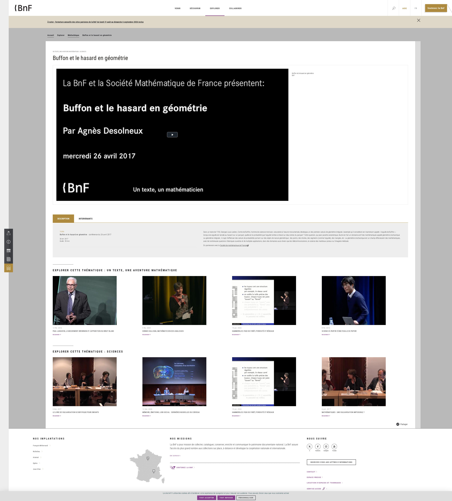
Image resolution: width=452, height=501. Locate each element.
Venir (177, 8)
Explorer (215, 8)
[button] (8, 241)
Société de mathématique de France (233, 245)
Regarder (56, 334)
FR (416, 8)
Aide (404, 8)
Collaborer (235, 8)
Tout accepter (206, 498)
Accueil (50, 35)
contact (311, 472)
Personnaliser (246, 498)
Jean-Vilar (37, 469)
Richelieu (36, 451)
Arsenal (36, 457)
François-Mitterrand (40, 445)
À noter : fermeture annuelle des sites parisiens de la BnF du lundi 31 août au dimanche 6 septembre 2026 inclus (95, 21)
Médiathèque (73, 35)
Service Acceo (314, 489)
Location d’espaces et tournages (324, 483)
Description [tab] (63, 218)
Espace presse (314, 477)
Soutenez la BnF (436, 8)
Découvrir (195, 8)
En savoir (174, 456)
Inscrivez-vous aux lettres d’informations (331, 462)
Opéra (35, 463)
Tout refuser (226, 498)
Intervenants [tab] (86, 218)
